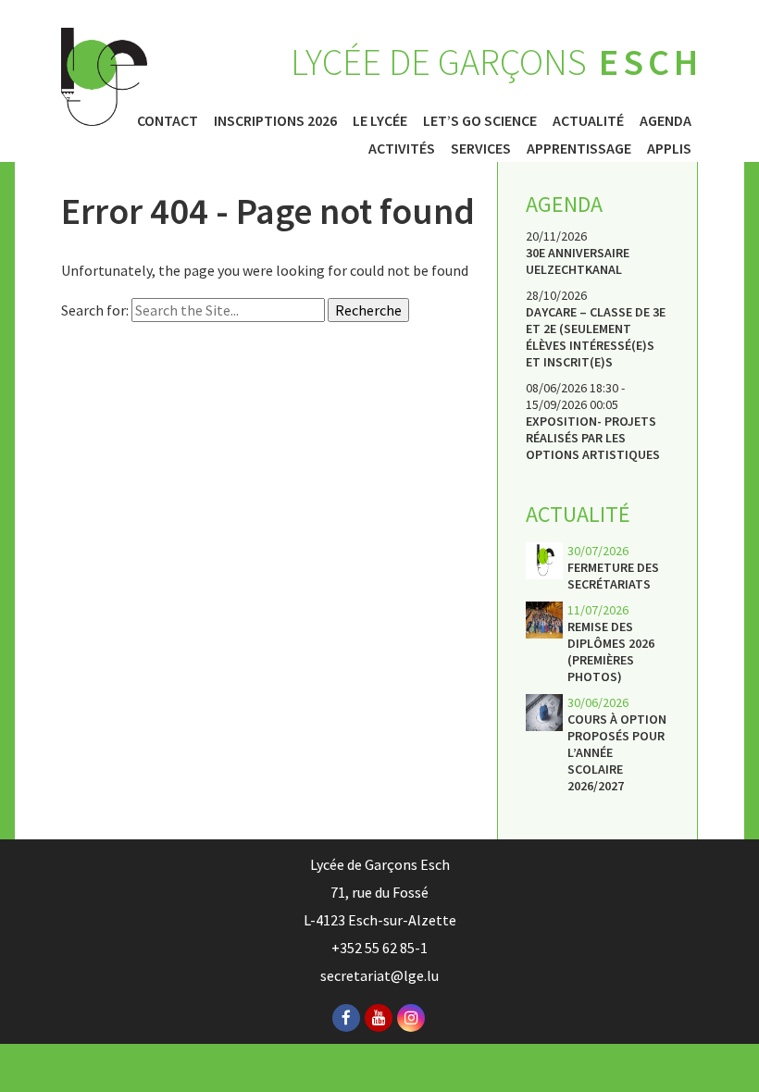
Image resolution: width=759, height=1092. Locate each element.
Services (481, 148)
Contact (167, 120)
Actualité (588, 120)
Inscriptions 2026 (275, 120)
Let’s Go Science (480, 120)
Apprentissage (579, 148)
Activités (401, 148)
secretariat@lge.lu (379, 975)
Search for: (95, 310)
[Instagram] (411, 1018)
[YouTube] (378, 1018)
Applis (669, 148)
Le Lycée (380, 120)
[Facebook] (346, 1018)
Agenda (665, 120)
